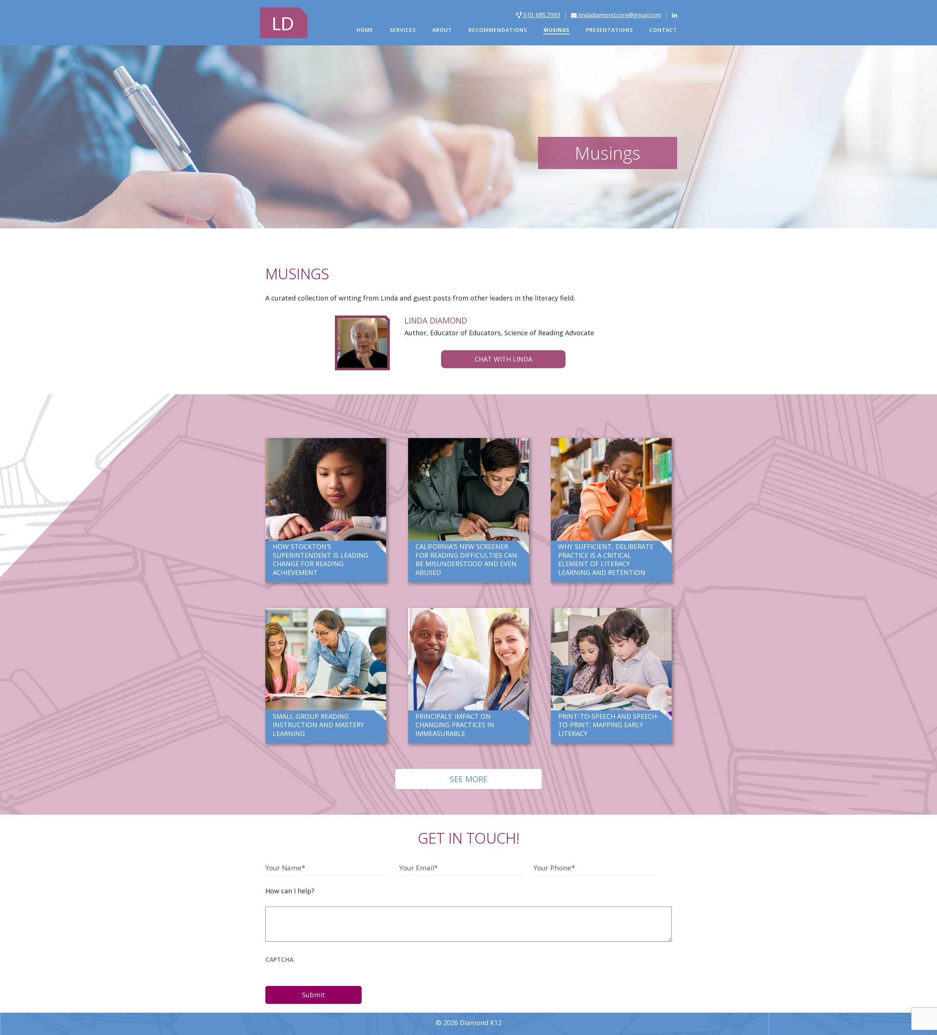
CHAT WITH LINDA (503, 359)
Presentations (609, 29)
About (442, 29)
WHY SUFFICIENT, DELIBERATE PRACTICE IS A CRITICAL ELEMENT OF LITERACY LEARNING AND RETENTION (605, 559)
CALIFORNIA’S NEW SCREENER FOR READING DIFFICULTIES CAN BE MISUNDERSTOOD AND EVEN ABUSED (466, 559)
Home (364, 29)
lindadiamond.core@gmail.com (619, 15)
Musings (557, 29)
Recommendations (497, 29)
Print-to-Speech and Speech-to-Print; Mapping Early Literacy (608, 725)
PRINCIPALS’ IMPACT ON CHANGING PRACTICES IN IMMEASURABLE (454, 725)
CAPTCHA (279, 960)
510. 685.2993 (541, 15)
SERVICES (403, 29)
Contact (663, 29)
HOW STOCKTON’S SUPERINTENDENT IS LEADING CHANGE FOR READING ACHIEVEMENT (320, 559)
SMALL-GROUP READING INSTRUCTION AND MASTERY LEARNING (318, 725)
